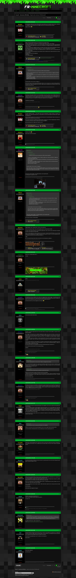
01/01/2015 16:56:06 (30, 440)
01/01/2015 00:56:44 (30, 64)
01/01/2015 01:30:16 (30, 92)
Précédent (49, 17)
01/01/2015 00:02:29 (30, 40)
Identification (37, 10)
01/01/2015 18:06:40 (30, 493)
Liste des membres (22, 10)
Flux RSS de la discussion (57, 571)
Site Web (20, 434)
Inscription (32, 10)
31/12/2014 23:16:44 (30, 21)
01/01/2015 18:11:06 (30, 530)
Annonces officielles (24, 15)
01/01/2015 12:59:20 (30, 312)
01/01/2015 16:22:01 (30, 421)
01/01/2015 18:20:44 (30, 548)
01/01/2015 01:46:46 (30, 129)
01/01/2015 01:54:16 (30, 147)
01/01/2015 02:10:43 (30, 190)
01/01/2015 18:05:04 (30, 474)
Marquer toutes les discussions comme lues (22, 575)
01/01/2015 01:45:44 (30, 111)
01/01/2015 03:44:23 (30, 252)
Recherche (27, 10)
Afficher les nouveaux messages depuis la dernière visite (24, 574)
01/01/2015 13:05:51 (30, 329)
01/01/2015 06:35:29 (30, 276)
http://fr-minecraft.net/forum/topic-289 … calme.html (35, 521)
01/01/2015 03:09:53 (30, 225)
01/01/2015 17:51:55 (30, 457)
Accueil (16, 10)
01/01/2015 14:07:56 (30, 382)
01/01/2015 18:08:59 (30, 512)
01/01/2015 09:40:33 (30, 294)
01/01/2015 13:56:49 (30, 357)
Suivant (58, 19)
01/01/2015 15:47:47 (30, 403)
